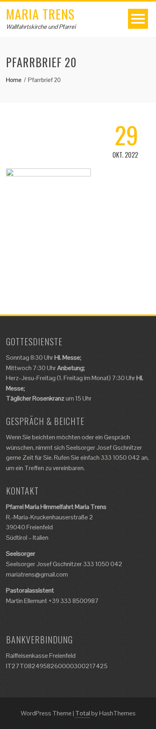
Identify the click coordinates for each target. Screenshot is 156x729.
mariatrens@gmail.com (37, 574)
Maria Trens (40, 13)
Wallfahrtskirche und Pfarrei (41, 26)
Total (82, 713)
